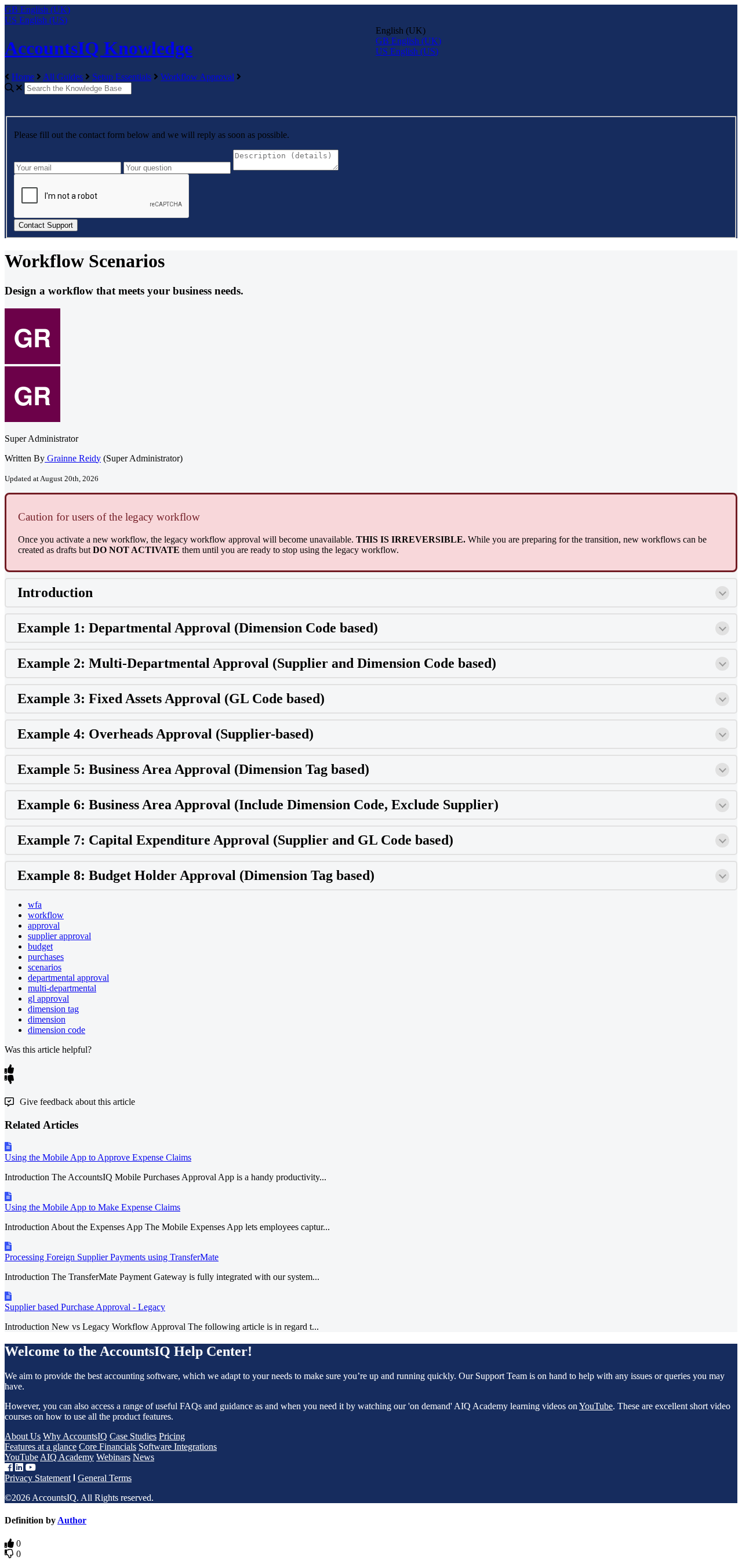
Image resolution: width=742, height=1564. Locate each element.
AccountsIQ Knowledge (98, 48)
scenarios (44, 967)
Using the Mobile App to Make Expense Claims (92, 1207)
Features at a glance (41, 1447)
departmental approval (68, 978)
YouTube (596, 1406)
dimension (47, 1019)
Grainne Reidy (73, 458)
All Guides (63, 77)
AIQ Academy (67, 1457)
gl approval (48, 998)
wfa (35, 905)
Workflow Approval (197, 77)
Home (23, 77)
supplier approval (59, 936)
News (143, 1457)
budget (40, 946)
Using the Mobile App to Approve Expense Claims (98, 1157)
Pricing (172, 1436)
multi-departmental (62, 988)
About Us (23, 1436)
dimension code (56, 1030)
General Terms (105, 1478)
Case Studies (133, 1436)
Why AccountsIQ (75, 1436)
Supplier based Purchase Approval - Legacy (85, 1307)
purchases (46, 957)
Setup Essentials (121, 77)
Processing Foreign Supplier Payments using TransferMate (112, 1257)
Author (71, 1520)
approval (44, 925)
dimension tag (53, 1009)
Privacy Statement (38, 1478)
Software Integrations (178, 1447)
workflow (46, 915)
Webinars (113, 1457)
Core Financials (107, 1447)
